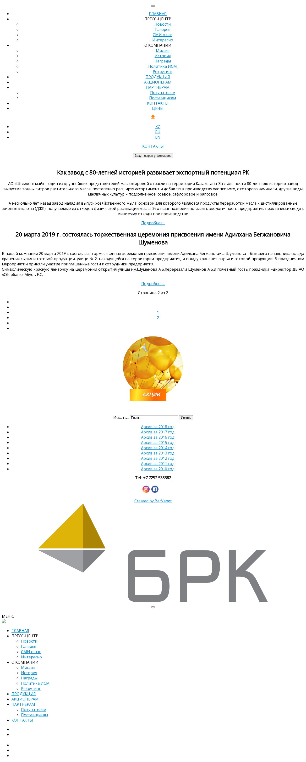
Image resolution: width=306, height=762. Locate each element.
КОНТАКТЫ (158, 103)
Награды (162, 61)
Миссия (162, 50)
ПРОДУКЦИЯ (158, 76)
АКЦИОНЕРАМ (157, 82)
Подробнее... (153, 222)
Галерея (162, 29)
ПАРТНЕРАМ (158, 87)
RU (157, 131)
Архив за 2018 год (158, 426)
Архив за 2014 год (158, 447)
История (163, 55)
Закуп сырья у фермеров (153, 155)
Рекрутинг (162, 71)
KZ (157, 126)
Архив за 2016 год (158, 437)
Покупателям (162, 92)
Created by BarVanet (153, 501)
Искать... (121, 417)
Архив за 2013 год (158, 453)
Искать (186, 418)
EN (157, 137)
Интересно (162, 40)
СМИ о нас (162, 34)
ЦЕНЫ (158, 108)
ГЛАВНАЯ (158, 13)
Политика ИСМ (162, 66)
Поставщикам (162, 98)
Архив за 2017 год (158, 432)
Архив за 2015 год (158, 442)
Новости (162, 24)
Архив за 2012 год (158, 458)
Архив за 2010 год (158, 468)
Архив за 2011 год (158, 463)
